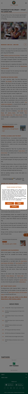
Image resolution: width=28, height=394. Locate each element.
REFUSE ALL (9, 203)
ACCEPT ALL (14, 206)
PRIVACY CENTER (19, 203)
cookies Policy (18, 199)
